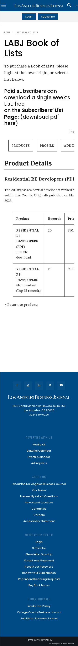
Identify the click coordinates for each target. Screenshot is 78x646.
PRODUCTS (20, 146)
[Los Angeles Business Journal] (39, 6)
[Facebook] (17, 385)
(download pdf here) (33, 116)
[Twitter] (50, 385)
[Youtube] (61, 385)
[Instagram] (28, 385)
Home (7, 32)
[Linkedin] (39, 385)
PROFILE (47, 146)
